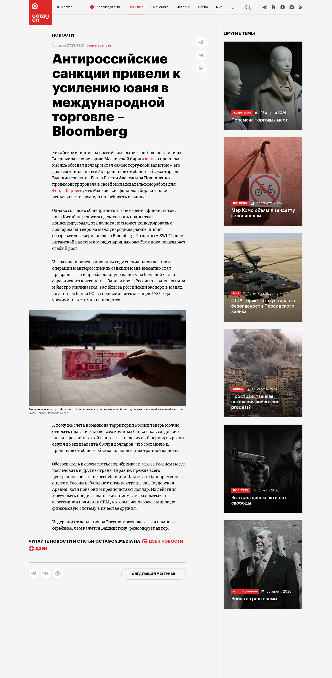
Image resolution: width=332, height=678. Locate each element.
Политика (136, 7)
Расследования (109, 7)
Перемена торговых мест (259, 120)
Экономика (160, 7)
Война (203, 7)
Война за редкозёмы (254, 599)
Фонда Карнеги (67, 190)
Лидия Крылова (99, 45)
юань (150, 159)
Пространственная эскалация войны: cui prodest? (254, 402)
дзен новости (166, 541)
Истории (183, 7)
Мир (219, 7)
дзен (41, 549)
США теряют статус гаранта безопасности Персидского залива (263, 306)
